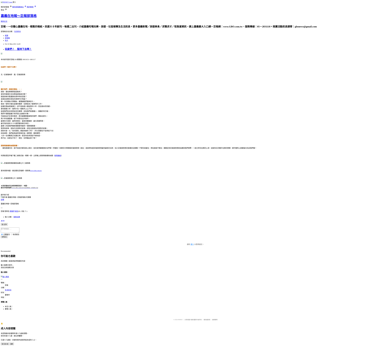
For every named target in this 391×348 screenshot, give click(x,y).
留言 (16, 211)
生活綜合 (17, 31)
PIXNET (180, 319)
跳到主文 (4, 21)
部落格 (7, 38)
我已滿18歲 (5, 344)
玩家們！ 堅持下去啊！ (18, 49)
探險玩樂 (16, 217)
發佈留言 (4, 237)
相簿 (6, 35)
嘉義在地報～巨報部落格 (19, 16)
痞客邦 (12, 211)
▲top (2, 220)
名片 (6, 40)
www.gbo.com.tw (36, 171)
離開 (11, 344)
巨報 (2, 200)
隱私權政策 (207, 319)
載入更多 (4, 224)
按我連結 (58, 155)
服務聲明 (214, 319)
